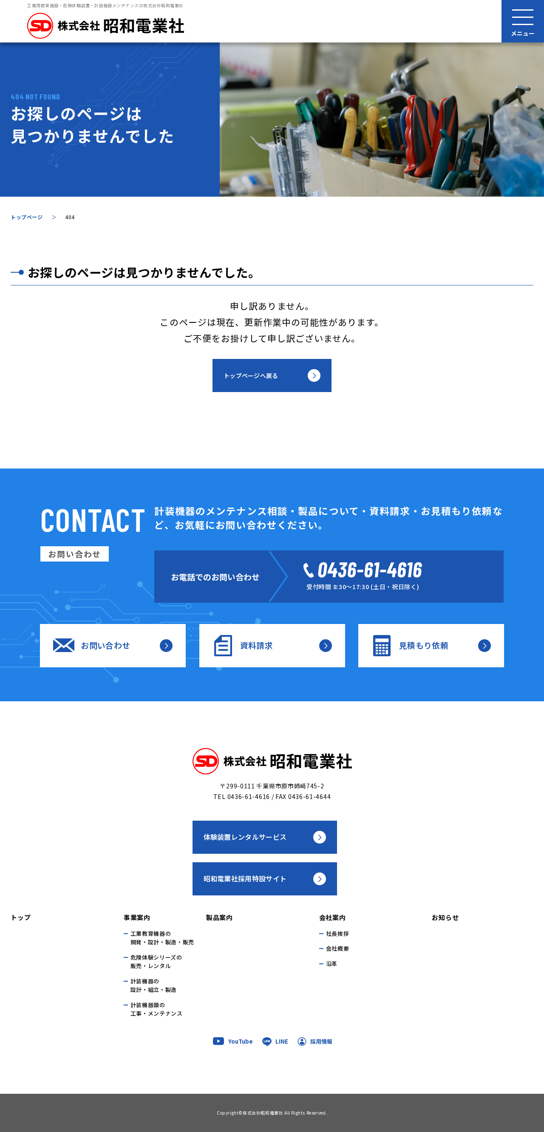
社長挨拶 (337, 933)
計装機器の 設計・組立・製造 (153, 985)
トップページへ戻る (251, 375)
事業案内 (137, 917)
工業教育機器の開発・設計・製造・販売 (162, 937)
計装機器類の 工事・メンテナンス (156, 1009)
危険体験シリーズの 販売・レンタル (156, 961)
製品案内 (219, 917)
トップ (21, 917)
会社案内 (332, 917)
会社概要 (337, 948)
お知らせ (445, 917)
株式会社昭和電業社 (263, 1112)
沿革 (331, 964)
